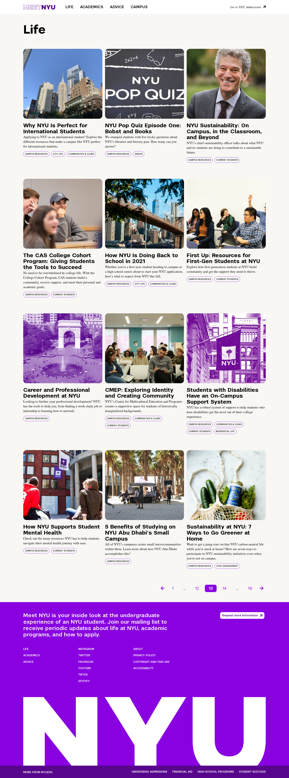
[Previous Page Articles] (162, 588)
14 (224, 588)
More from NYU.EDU (38, 772)
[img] (62, 84)
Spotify (84, 681)
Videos (138, 154)
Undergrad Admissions (149, 771)
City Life (58, 154)
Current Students (227, 160)
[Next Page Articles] (262, 588)
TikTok (83, 674)
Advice (117, 7)
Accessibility (143, 668)
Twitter (84, 655)
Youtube (84, 668)
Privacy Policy (144, 655)
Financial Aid (182, 771)
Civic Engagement (227, 566)
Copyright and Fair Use (151, 662)
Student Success (252, 771)
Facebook (85, 662)
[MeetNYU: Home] (39, 6)
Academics (91, 7)
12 (197, 588)
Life (69, 7)
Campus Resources (36, 154)
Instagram (86, 649)
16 (250, 588)
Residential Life (225, 431)
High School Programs (216, 771)
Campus (139, 7)
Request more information (240, 615)
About (138, 649)
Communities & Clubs (81, 154)
